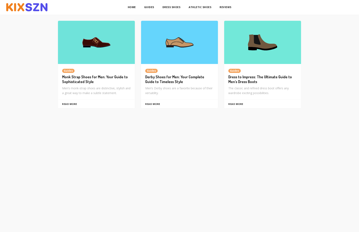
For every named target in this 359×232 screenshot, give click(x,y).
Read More (69, 104)
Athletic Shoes (200, 7)
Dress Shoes (171, 7)
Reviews (225, 7)
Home (132, 7)
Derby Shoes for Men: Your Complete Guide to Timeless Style (174, 79)
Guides (149, 7)
